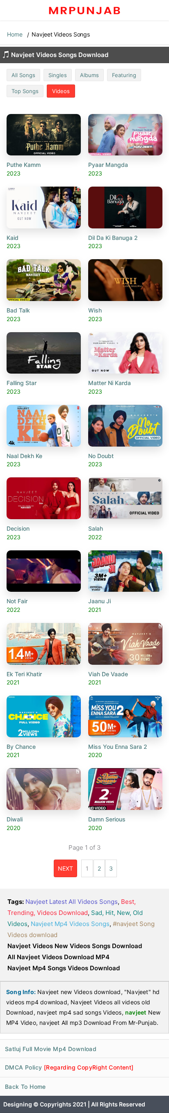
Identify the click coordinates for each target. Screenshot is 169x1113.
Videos (61, 91)
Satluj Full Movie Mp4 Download (50, 1048)
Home (15, 34)
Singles (57, 75)
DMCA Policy (69, 1067)
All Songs (23, 75)
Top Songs (25, 91)
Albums (89, 75)
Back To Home (25, 1086)
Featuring (124, 75)
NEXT (65, 868)
